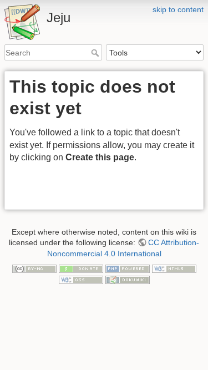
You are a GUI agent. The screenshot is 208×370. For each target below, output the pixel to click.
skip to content (178, 9)
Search (96, 53)
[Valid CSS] (81, 279)
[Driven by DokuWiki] (127, 279)
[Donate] (81, 267)
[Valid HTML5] (174, 267)
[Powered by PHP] (127, 267)
